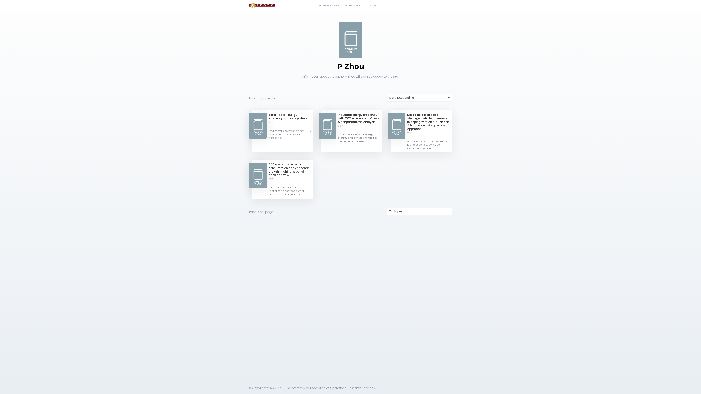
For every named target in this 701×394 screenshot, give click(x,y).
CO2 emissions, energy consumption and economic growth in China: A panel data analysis (289, 170)
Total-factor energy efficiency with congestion (288, 116)
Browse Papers (329, 5)
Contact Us (374, 5)
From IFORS (352, 5)
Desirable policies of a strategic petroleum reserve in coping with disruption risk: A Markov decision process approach (428, 122)
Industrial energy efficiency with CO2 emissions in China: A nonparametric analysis (359, 118)
